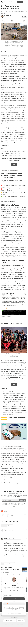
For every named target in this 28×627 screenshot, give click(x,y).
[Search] (25, 563)
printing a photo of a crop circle (13, 269)
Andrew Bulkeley (8, 572)
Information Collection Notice (18, 608)
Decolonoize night (15, 377)
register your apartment (7, 98)
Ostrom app (18, 454)
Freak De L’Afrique (18, 353)
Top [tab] (2, 563)
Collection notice (14, 617)
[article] (14, 571)
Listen (25, 16)
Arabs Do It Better (7, 379)
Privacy (21, 616)
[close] (24, 578)
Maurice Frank (7, 15)
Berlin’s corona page (10, 201)
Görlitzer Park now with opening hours (10, 571)
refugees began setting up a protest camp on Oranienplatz (14, 393)
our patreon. (14, 170)
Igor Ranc (6, 538)
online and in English (14, 155)
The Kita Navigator (13, 107)
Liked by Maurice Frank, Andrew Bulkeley (13, 540)
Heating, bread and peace (13, 249)
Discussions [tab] (11, 563)
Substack (7, 624)
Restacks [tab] (10, 525)
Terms (25, 616)
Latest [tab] (6, 563)
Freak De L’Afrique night (18, 375)
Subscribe (20, 2)
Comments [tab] (4, 525)
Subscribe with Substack (15, 604)
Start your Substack (10, 620)
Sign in (25, 2)
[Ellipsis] (26, 538)
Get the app (20, 620)
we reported (21, 93)
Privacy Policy (15, 609)
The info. (16, 381)
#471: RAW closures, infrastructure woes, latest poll (10, 568)
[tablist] (7, 525)
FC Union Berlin (9, 196)
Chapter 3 (3, 64)
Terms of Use (21, 607)
